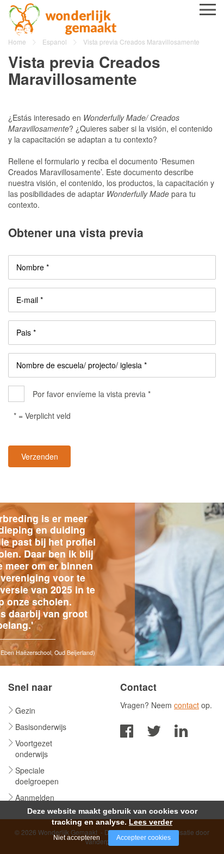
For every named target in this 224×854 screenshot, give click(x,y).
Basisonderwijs (40, 726)
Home (17, 41)
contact (186, 705)
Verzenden (39, 456)
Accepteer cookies (143, 837)
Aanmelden (34, 797)
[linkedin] (181, 730)
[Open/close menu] (208, 9)
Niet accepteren (76, 837)
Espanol (54, 41)
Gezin (25, 710)
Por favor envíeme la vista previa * (92, 393)
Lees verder (150, 822)
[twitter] (154, 730)
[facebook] (126, 730)
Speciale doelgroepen (37, 776)
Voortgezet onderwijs (33, 748)
